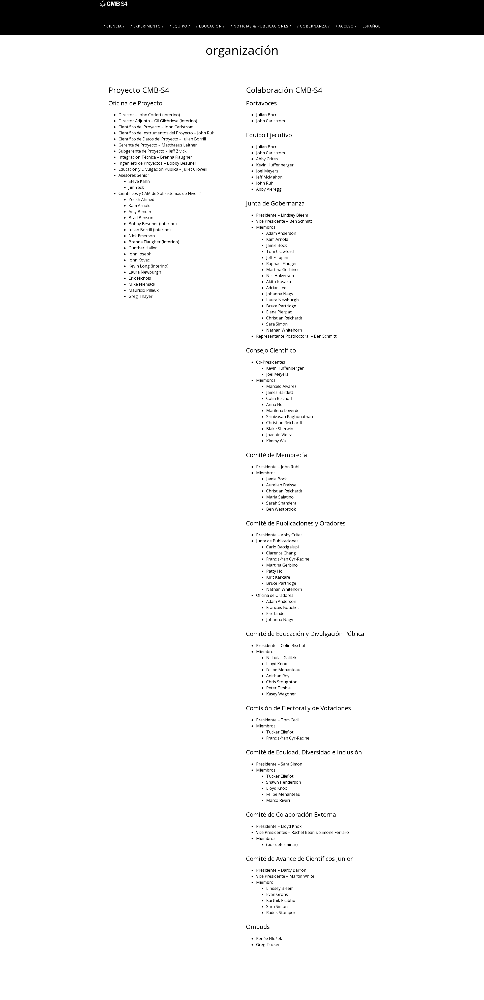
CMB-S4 (113, 9)
